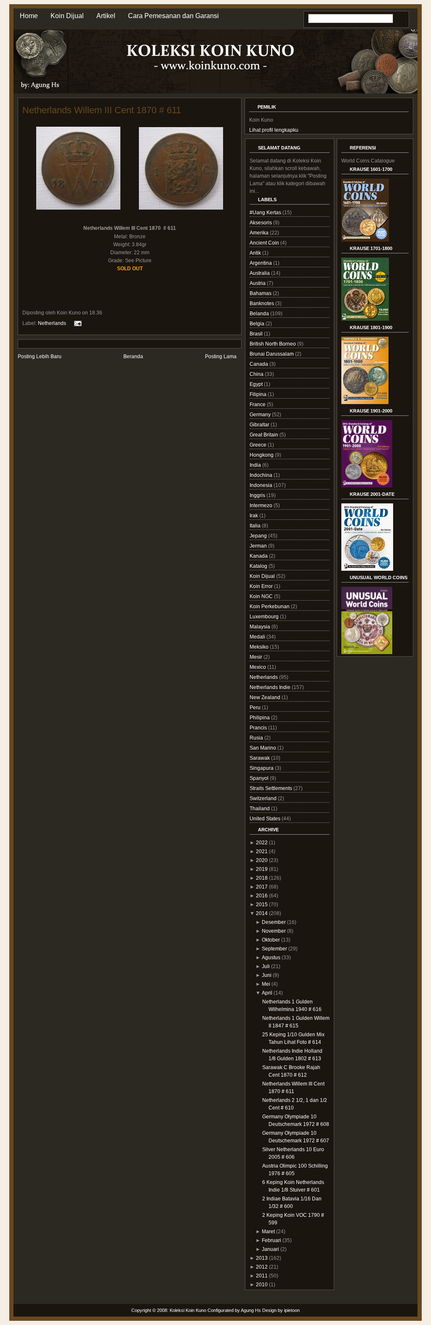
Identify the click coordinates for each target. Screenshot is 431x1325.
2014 (262, 913)
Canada (259, 364)
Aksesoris (261, 223)
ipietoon (292, 1310)
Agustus (271, 957)
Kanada (259, 556)
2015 (262, 904)
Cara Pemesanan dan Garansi (173, 15)
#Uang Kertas (266, 213)
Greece (259, 445)
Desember (274, 922)
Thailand (260, 808)
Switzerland (264, 798)
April (267, 993)
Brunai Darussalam (272, 354)
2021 (262, 851)
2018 (262, 878)
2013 (262, 1258)
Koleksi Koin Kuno (188, 1310)
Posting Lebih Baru (39, 356)
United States (266, 819)
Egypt (257, 384)
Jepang (259, 536)
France (258, 404)
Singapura (262, 768)
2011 (262, 1276)
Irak (254, 516)
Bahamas (261, 293)
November (274, 931)
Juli (266, 966)
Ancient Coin (265, 243)
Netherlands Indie (271, 687)
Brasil (257, 334)
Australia (260, 273)
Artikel (105, 15)
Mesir (256, 657)
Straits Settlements (271, 788)
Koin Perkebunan (270, 606)
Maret (268, 1232)
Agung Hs (251, 1310)
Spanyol (260, 778)
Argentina (261, 263)
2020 (262, 860)
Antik (256, 253)
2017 (262, 887)
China (257, 374)
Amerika (260, 233)
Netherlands (52, 323)
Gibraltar (260, 425)
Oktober (271, 940)
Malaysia (260, 627)
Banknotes (262, 303)
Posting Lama (221, 356)
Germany (261, 415)
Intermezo (262, 505)
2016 (262, 896)
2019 (262, 869)
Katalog (259, 566)
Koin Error (262, 586)
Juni (266, 975)
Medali (258, 637)
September (274, 949)
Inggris (258, 495)
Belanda (260, 314)
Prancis (259, 728)
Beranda (133, 356)
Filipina (259, 394)
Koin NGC (262, 596)
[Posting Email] (76, 323)
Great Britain (264, 435)
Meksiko (260, 647)
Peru (256, 707)
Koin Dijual (67, 15)
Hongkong (262, 455)
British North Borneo (273, 344)
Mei (266, 984)
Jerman (259, 546)
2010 (262, 1285)
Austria (258, 283)
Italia (256, 526)
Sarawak (260, 758)
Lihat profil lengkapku (273, 130)
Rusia (257, 738)
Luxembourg (265, 617)
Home (29, 15)
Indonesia (262, 485)
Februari (271, 1240)
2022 (262, 843)
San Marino (263, 748)
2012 (262, 1267)
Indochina (262, 475)
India (256, 465)
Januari (270, 1249)
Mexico (258, 667)
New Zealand (266, 697)
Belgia (258, 324)
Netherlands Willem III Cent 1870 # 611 (101, 110)
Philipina (260, 718)
